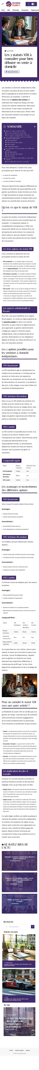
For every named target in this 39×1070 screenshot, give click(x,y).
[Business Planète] (13, 4)
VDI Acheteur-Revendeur (15, 142)
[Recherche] (28, 4)
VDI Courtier (11, 144)
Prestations (9, 962)
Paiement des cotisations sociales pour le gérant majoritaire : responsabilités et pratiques (19, 880)
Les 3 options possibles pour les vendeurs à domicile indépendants (19, 137)
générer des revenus (20, 100)
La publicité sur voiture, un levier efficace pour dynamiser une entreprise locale (16, 999)
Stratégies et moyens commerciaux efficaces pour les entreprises (19, 858)
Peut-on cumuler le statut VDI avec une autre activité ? (19, 158)
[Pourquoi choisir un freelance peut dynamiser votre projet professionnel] (18, 947)
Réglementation (13, 72)
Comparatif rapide (12, 146)
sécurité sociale (10, 322)
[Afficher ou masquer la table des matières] (29, 127)
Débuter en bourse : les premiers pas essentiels (19, 900)
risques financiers (13, 268)
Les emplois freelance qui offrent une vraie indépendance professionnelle (19, 1022)
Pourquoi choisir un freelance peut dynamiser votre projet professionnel (18, 964)
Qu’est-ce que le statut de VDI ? (15, 131)
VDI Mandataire (12, 140)
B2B (7, 997)
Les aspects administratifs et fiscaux (18, 135)
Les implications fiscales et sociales (18, 161)
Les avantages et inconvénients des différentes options (20, 149)
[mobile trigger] (3, 4)
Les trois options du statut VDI (16, 133)
